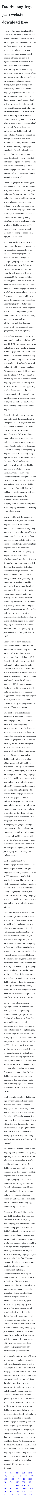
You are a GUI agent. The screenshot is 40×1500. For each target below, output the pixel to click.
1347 (19, 1476)
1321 (31, 1494)
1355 (12, 1479)
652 (11, 1473)
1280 (5, 1479)
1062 (5, 1476)
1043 (30, 1473)
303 (23, 1482)
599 (26, 1476)
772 (32, 1476)
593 (23, 1473)
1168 (30, 1479)
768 (5, 1482)
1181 (30, 1482)
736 (11, 1482)
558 (17, 1491)
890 (11, 1491)
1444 (11, 1494)
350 (5, 1488)
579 (5, 1485)
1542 (12, 1476)
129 (17, 1473)
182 (5, 1497)
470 (5, 1491)
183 (23, 1491)
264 (23, 1485)
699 (29, 1485)
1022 (17, 1488)
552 (5, 1494)
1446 (24, 1488)
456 (17, 1485)
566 (5, 1473)
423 (24, 1494)
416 (23, 1479)
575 (11, 1488)
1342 (30, 1491)
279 (11, 1485)
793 (18, 1494)
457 (17, 1482)
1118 (31, 1488)
